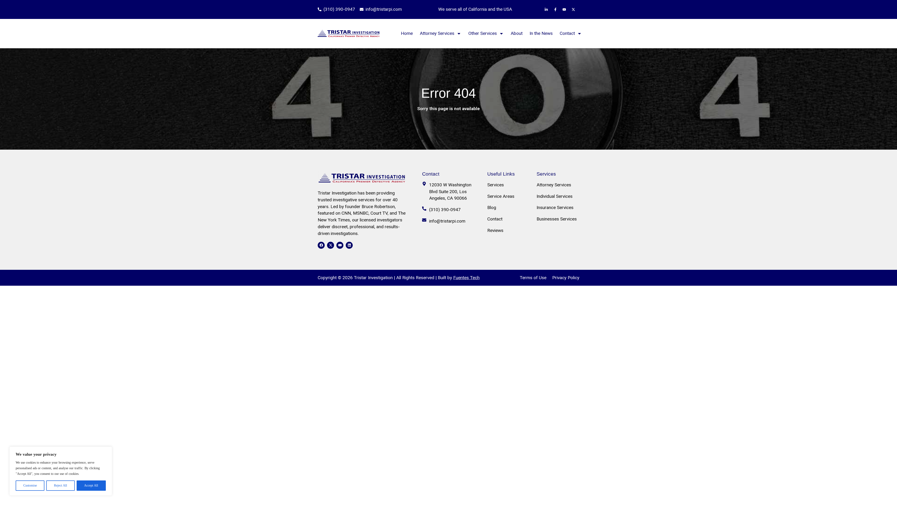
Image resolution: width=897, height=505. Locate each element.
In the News (541, 33)
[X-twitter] (330, 245)
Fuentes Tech (466, 277)
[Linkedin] (349, 245)
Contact (567, 33)
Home (407, 33)
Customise (30, 485)
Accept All (91, 485)
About (517, 33)
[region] (60, 471)
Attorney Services (437, 33)
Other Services (482, 33)
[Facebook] (321, 245)
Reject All (60, 485)
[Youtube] (339, 245)
